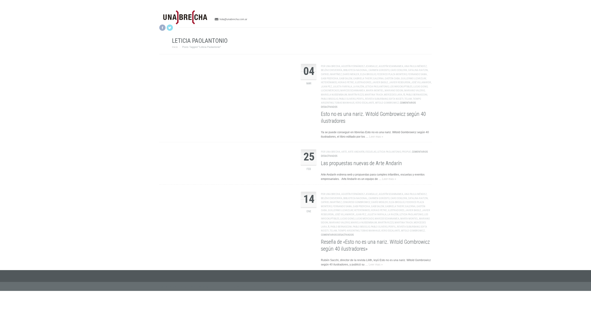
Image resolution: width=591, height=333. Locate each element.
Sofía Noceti (396, 98)
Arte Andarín (356, 151)
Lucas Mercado (330, 90)
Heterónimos (329, 82)
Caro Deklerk (398, 70)
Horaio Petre (346, 82)
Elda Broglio (368, 74)
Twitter (170, 28)
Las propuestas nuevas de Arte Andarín (361, 163)
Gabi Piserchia (329, 78)
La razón (358, 86)
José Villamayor (421, 82)
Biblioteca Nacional (355, 70)
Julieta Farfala (342, 86)
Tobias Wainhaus (344, 102)
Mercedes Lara (393, 94)
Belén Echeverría (331, 70)
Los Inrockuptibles (401, 86)
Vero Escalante (364, 102)
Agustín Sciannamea (391, 66)
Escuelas (370, 151)
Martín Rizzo (356, 94)
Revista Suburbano (376, 98)
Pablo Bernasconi (416, 94)
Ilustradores (363, 82)
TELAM (408, 98)
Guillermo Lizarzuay (413, 78)
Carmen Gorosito (378, 70)
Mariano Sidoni (394, 90)
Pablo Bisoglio (329, 98)
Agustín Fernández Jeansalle (359, 66)
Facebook (162, 28)
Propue (406, 151)
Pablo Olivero (347, 98)
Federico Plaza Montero (392, 74)
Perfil (360, 98)
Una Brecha (333, 66)
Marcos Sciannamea (352, 90)
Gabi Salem (345, 78)
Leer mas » (376, 136)
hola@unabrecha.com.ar (233, 19)
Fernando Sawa (417, 74)
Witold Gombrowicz (387, 102)
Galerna (378, 78)
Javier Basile (380, 82)
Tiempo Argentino (348, 230)
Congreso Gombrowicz (356, 202)
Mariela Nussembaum (334, 94)
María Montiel (375, 90)
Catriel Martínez (331, 74)
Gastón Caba (392, 78)
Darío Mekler (351, 74)
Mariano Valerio (414, 90)
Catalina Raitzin (418, 70)
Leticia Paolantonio (377, 86)
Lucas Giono (420, 86)
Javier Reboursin (399, 82)
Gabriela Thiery (362, 78)
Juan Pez (326, 86)
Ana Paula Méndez (415, 66)
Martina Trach (374, 94)
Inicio (175, 47)
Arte (344, 151)
